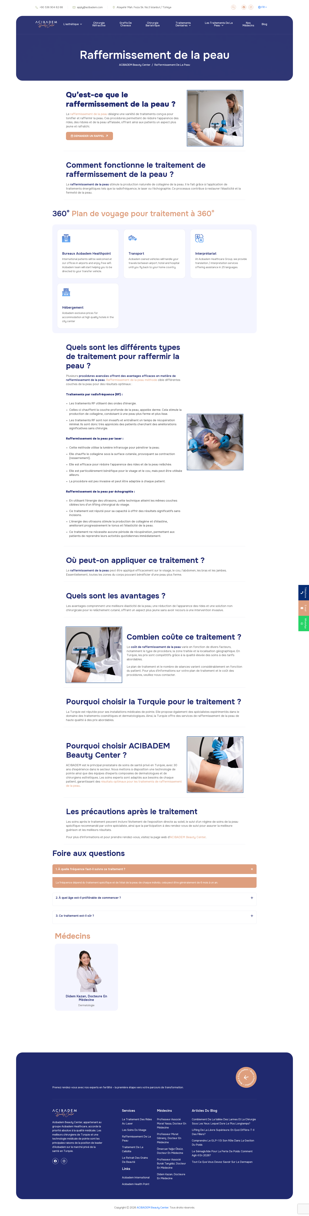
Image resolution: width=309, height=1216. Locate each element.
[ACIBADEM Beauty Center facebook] (243, 7)
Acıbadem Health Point (135, 1184)
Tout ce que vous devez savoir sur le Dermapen (222, 1162)
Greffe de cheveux (126, 24)
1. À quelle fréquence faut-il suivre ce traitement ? (90, 869)
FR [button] (263, 7)
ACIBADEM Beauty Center (134, 65)
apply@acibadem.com (90, 7)
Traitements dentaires (183, 24)
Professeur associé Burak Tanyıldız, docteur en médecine (171, 1163)
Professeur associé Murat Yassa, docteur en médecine (171, 1123)
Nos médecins (248, 24)
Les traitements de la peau (219, 24)
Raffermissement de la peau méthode (131, 380)
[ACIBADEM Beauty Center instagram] (250, 7)
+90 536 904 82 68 (51, 7)
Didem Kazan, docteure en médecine (86, 998)
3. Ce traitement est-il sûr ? (75, 916)
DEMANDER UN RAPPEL (88, 136)
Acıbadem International (136, 1177)
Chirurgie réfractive (98, 24)
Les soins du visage (134, 1130)
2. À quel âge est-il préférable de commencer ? (88, 898)
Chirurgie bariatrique (153, 24)
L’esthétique (71, 24)
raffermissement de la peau (88, 114)
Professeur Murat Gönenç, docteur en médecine (169, 1138)
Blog (264, 24)
